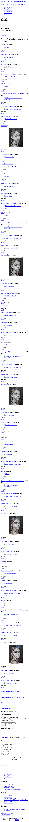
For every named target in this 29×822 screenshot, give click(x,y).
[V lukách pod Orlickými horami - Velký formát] (14, 99)
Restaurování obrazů (9, 787)
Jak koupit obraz (8, 13)
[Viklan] (6, 86)
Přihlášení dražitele (10, 4)
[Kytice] (6, 47)
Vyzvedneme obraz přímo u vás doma (13, 789)
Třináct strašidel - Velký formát (8, 74)
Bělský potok (4, 64)
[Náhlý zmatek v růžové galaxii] (12, 109)
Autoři (5, 778)
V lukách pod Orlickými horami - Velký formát (12, 93)
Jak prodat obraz (8, 11)
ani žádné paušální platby (13, 697)
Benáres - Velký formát (6, 116)
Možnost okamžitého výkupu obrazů (13, 784)
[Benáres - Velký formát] (10, 119)
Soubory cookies (8, 801)
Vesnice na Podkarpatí (6, 54)
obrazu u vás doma (11, 702)
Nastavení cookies (8, 803)
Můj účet (3, 4)
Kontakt (6, 14)
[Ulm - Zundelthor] (9, 157)
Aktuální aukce (8, 7)
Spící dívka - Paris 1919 (7, 164)
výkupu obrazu (10, 691)
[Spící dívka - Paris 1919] (10, 166)
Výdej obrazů (7, 810)
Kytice (2, 44)
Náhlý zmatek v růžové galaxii (8, 106)
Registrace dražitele (20, 4)
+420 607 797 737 (5, 815)
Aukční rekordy (8, 10)
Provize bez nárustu (9, 786)
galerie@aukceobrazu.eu (7, 813)
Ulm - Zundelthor (5, 154)
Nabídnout (3, 35)
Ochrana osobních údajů (10, 798)
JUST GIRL (4, 126)
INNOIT (17, 820)
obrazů (6, 708)
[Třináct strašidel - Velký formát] (12, 77)
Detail (2, 51)
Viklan (2, 84)
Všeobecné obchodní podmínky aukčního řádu (16, 800)
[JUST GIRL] (16, 147)
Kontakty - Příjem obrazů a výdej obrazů (14, 809)
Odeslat (3, 725)
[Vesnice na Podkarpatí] (10, 57)
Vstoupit (3, 25)
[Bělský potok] (8, 67)
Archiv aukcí (7, 8)
